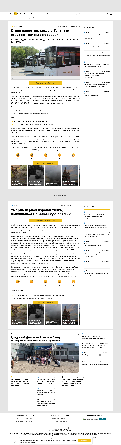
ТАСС (23, 232)
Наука (87, 32)
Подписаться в (45, 83)
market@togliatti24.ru (25, 421)
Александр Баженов (74, 26)
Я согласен (84, 440)
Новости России (68, 377)
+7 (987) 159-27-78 (25, 418)
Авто (87, 52)
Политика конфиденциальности (102, 442)
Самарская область (18, 334)
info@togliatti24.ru (59, 421)
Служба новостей (75, 205)
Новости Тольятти (18, 26)
